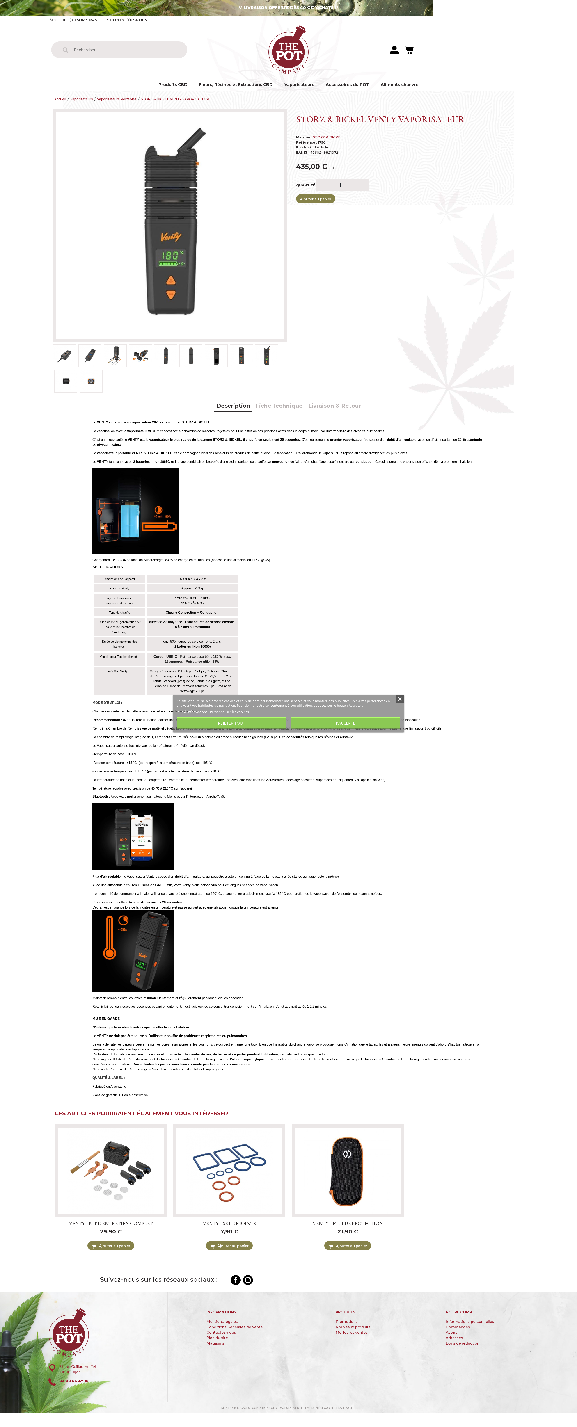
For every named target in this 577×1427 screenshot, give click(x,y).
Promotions (347, 1322)
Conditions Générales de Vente (234, 1327)
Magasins (215, 1343)
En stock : (305, 147)
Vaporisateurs (299, 84)
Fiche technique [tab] (279, 405)
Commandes (458, 1327)
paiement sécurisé (319, 1407)
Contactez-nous (128, 20)
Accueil (57, 20)
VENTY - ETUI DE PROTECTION (348, 1223)
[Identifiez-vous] (394, 49)
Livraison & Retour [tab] (334, 405)
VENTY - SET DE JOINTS (229, 1223)
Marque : (304, 137)
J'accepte (345, 723)
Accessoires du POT (347, 84)
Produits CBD (173, 84)
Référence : (306, 142)
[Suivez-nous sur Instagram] (248, 1280)
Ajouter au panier (315, 199)
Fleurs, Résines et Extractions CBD (236, 84)
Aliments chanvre (400, 84)
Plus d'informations (192, 711)
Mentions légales (222, 1322)
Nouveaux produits (353, 1327)
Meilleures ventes (352, 1332)
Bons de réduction (462, 1343)
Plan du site (217, 1338)
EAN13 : (302, 152)
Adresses (454, 1338)
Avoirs (451, 1332)
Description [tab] (233, 405)
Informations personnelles (470, 1322)
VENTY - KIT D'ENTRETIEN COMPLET (111, 1223)
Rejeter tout (231, 723)
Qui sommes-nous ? (88, 20)
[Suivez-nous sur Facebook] (236, 1280)
